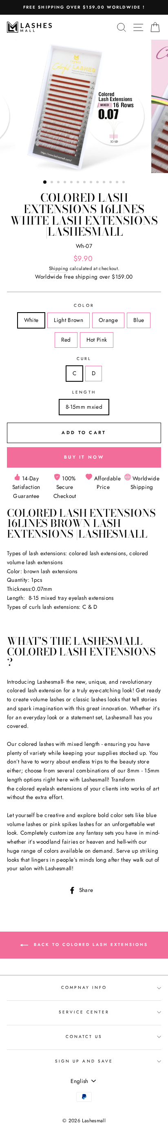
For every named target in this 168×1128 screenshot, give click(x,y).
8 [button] (92, 183)
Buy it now (84, 457)
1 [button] (45, 182)
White (31, 320)
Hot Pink (96, 339)
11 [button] (111, 183)
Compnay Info (84, 987)
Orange (108, 320)
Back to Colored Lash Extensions (89, 944)
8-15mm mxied (84, 407)
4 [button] (66, 183)
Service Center (84, 1012)
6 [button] (79, 183)
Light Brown (68, 320)
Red (66, 339)
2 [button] (53, 183)
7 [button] (85, 183)
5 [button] (72, 183)
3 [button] (59, 183)
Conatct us (84, 1036)
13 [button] (124, 183)
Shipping (59, 268)
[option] (84, 7)
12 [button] (118, 183)
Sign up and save (84, 1061)
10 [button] (105, 183)
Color (84, 305)
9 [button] (98, 183)
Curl (84, 359)
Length (83, 392)
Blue (138, 320)
